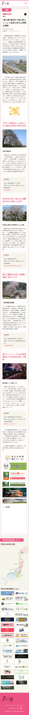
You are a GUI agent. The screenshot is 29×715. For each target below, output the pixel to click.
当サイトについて (10, 705)
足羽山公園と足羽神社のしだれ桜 (12, 265)
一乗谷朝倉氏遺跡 (8, 345)
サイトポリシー (21, 705)
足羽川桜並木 (7, 190)
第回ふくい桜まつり (10, 423)
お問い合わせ (12, 708)
